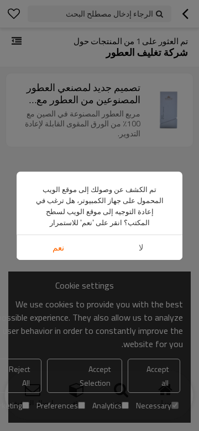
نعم (58, 247)
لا (141, 247)
